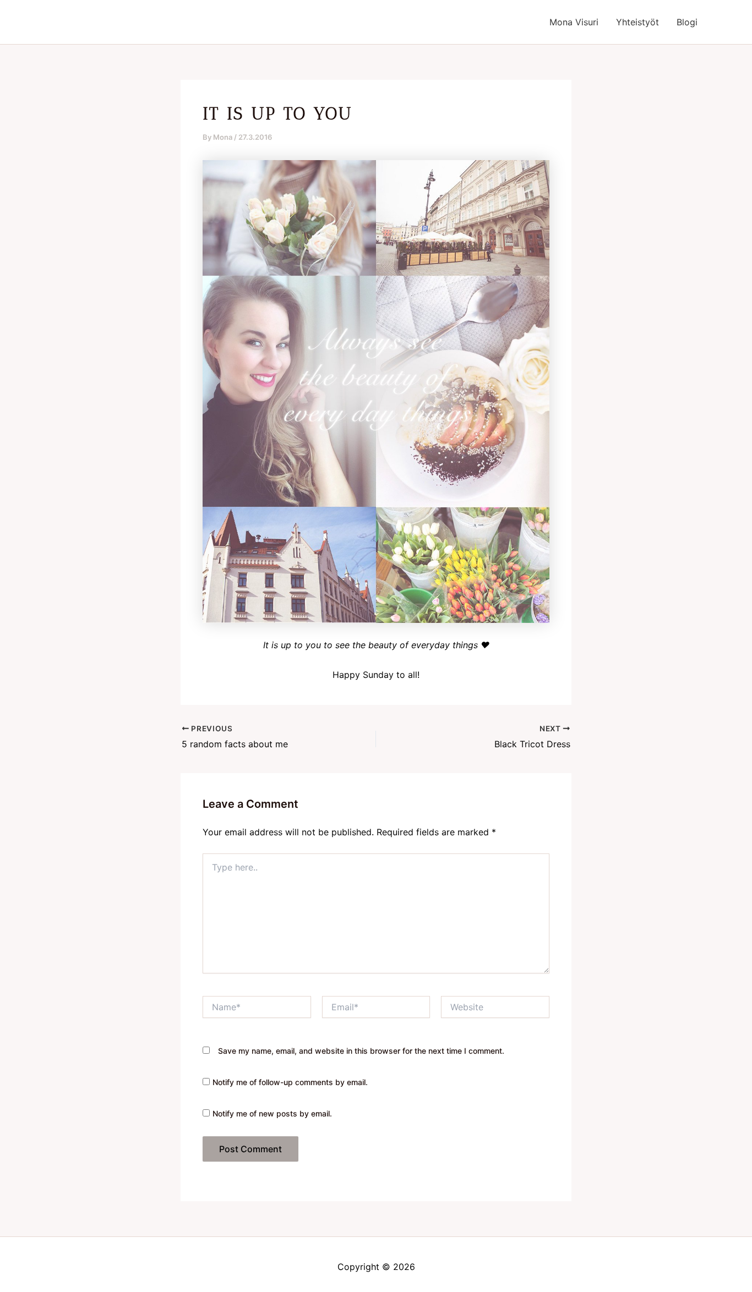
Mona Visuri (573, 22)
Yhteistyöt (637, 22)
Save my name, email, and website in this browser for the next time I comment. (361, 1050)
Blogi (687, 22)
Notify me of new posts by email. (272, 1113)
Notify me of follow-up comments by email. (290, 1082)
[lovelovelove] (376, 390)
